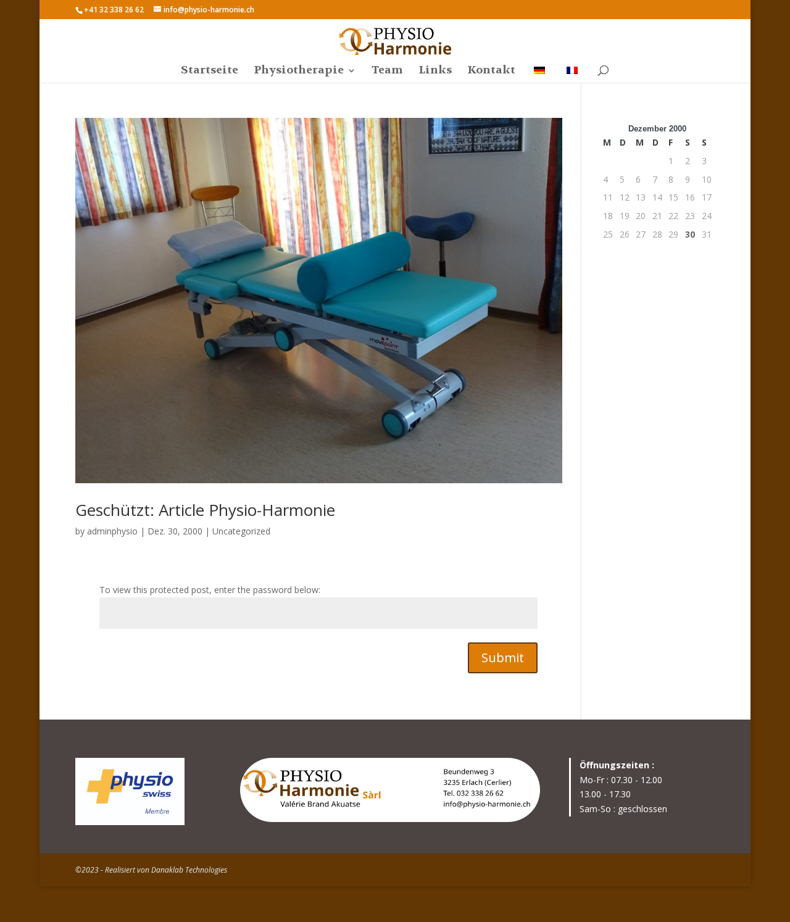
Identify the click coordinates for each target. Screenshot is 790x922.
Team (387, 71)
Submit (502, 657)
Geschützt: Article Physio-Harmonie (205, 510)
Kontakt (491, 71)
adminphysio (112, 531)
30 (690, 234)
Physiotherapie (299, 71)
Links (435, 71)
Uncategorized (241, 531)
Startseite (209, 71)
